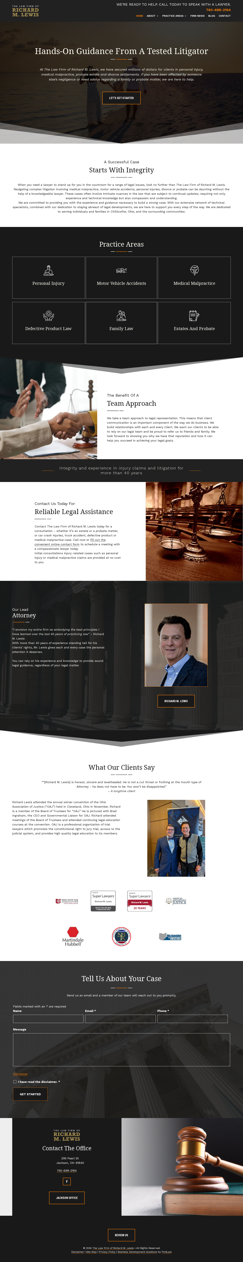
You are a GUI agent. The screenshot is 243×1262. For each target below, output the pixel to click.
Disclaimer (20, 1074)
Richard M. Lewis (176, 701)
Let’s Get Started (121, 98)
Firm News (197, 16)
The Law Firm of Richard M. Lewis (113, 1248)
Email (90, 1011)
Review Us (121, 1235)
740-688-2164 (218, 10)
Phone (163, 1011)
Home (139, 16)
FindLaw (167, 1251)
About (151, 16)
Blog (211, 16)
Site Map (91, 1251)
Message (19, 1029)
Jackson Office (67, 1198)
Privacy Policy (107, 1251)
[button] (239, 1238)
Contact (225, 16)
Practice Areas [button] (172, 16)
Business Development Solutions (137, 1251)
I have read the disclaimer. (39, 1081)
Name (17, 1011)
